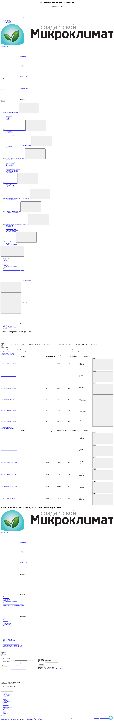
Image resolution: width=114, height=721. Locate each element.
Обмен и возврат (7, 21)
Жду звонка (5, 666)
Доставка (5, 260)
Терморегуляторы (10, 200)
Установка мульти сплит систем (10, 641)
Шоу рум (5, 264)
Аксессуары (8, 188)
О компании (6, 258)
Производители (6, 20)
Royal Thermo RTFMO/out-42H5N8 (8, 421)
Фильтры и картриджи (11, 231)
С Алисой (8, 117)
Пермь (4, 699)
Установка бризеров (7, 639)
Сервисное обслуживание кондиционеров (12, 645)
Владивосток (6, 696)
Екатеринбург (6, 705)
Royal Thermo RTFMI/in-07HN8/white (9, 437)
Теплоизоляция (9, 165)
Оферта (5, 267)
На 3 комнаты (9, 132)
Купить (94, 358)
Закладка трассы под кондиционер (11, 642)
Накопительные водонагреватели (13, 212)
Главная (5, 325)
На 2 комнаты (9, 131)
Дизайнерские (9, 116)
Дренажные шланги (10, 160)
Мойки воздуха (9, 226)
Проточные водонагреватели (12, 213)
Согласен (3, 715)
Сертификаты (6, 625)
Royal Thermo (6, 328)
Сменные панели (10, 172)
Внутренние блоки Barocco (7, 427)
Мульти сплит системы (8, 326)
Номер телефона (6, 661)
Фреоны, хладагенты (10, 164)
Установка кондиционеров (9, 640)
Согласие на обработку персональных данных (13, 270)
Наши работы (6, 261)
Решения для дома (7, 22)
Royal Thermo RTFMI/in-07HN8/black (9, 474)
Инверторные (9, 114)
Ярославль (5, 700)
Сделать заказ (41, 665)
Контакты (5, 265)
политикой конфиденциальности (18, 669)
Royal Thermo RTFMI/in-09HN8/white (9, 450)
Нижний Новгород (7, 701)
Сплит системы (9, 113)
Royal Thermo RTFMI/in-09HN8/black (9, 486)
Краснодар (5, 697)
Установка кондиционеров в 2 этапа (11, 644)
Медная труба (9, 159)
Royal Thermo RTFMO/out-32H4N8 (8, 410)
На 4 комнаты (9, 133)
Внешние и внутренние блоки (12, 135)
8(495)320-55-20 (4, 46)
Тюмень (5, 709)
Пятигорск (5, 708)
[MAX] (22, 66)
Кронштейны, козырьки (11, 162)
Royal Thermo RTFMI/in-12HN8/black (9, 498)
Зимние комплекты (10, 163)
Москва (5, 693)
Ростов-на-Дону (6, 695)
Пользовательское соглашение (10, 266)
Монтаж (5, 262)
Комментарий (5, 663)
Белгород (5, 702)
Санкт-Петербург (7, 694)
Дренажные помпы (10, 166)
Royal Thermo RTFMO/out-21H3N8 (8, 388)
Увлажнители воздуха (11, 229)
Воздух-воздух (9, 146)
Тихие (7, 119)
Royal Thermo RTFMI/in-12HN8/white (9, 462)
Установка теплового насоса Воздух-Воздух (13, 646)
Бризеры (8, 243)
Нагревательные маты (11, 199)
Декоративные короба (11, 147)
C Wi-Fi (7, 118)
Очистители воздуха (10, 225)
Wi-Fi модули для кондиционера (13, 167)
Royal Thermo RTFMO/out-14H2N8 (8, 363)
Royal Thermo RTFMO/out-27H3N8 (8, 399)
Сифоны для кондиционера (12, 170)
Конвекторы (8, 184)
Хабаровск (5, 713)
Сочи (4, 706)
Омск (4, 711)
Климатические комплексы (12, 230)
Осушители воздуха (10, 227)
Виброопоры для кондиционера (13, 169)
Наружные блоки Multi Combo (7, 353)
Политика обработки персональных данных (13, 268)
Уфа (4, 712)
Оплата (4, 259)
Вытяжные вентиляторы (11, 244)
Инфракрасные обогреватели (12, 186)
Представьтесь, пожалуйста (8, 659)
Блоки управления (10, 185)
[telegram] (11, 66)
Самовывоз (5, 19)
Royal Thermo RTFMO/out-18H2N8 (8, 376)
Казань (4, 703)
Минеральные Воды (7, 707)
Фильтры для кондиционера (12, 171)
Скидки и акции (27, 17)
